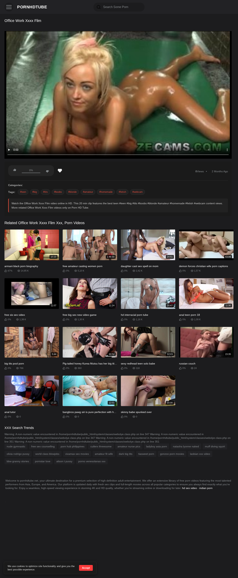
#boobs (58, 191)
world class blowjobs (47, 453)
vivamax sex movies (77, 453)
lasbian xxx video (200, 453)
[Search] (99, 7)
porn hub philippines (72, 446)
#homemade (105, 191)
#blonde (72, 191)
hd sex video (189, 488)
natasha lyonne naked (186, 446)
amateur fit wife (104, 453)
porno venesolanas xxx (91, 461)
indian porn (206, 488)
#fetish (122, 191)
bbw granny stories (18, 461)
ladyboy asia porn (156, 446)
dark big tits (125, 453)
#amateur (88, 191)
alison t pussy (64, 461)
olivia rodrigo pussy (18, 453)
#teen (23, 191)
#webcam (137, 191)
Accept (86, 567)
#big (34, 191)
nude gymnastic (16, 446)
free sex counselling (43, 446)
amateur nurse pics (129, 446)
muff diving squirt (215, 446)
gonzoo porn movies (172, 453)
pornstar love (42, 461)
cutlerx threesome (101, 446)
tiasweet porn (146, 453)
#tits (45, 191)
